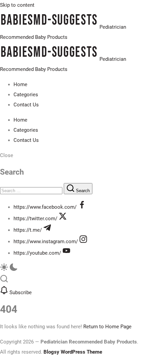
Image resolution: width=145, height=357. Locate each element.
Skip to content (17, 5)
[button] (72, 155)
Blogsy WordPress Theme (73, 352)
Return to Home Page (107, 327)
